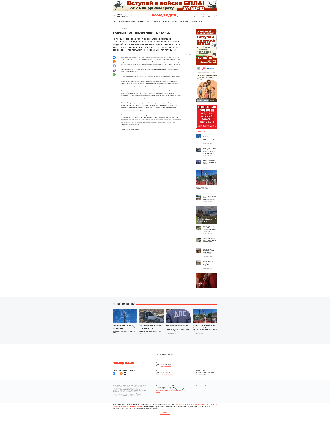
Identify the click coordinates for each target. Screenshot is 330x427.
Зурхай (194, 21)
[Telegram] (114, 65)
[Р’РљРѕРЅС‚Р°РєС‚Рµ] (114, 57)
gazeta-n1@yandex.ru (167, 374)
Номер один (165, 15)
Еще (200, 21)
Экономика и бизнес (170, 21)
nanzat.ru (214, 386)
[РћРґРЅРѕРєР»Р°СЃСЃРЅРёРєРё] (114, 61)
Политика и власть (144, 21)
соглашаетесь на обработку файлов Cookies (190, 404)
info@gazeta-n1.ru (166, 366)
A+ (190, 55)
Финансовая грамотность (126, 21)
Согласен (165, 412)
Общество (156, 21)
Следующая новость (166, 354)
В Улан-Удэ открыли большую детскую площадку (204, 326)
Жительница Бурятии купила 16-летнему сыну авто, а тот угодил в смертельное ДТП (151, 327)
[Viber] (114, 70)
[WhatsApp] (114, 74)
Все (114, 21)
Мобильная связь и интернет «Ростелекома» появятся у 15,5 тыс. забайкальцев (124, 327)
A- (187, 55)
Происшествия (184, 21)
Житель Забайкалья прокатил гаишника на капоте (177, 326)
